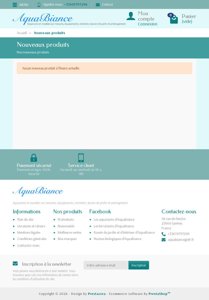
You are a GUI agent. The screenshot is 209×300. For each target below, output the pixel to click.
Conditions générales (31, 238)
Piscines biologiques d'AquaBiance (117, 238)
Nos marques (67, 238)
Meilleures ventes (69, 232)
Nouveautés (66, 226)
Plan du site (25, 219)
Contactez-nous (28, 245)
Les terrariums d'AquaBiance (114, 226)
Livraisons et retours (31, 226)
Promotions (66, 219)
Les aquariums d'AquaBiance (114, 219)
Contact (107, 4)
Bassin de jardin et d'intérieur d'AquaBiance (124, 232)
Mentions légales (28, 232)
